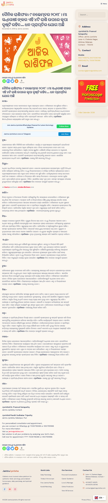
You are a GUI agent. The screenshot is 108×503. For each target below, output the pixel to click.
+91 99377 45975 (91, 482)
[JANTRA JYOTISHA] (7, 3)
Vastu (6, 187)
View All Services (67, 491)
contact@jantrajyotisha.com (90, 71)
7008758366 (94, 60)
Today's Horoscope (47, 479)
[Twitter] (12, 81)
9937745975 (83, 58)
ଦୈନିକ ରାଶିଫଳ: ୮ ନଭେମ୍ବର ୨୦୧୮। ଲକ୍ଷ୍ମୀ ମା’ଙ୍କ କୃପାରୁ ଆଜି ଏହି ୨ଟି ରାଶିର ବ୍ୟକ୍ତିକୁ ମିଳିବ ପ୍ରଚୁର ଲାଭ (36, 455)
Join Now (65, 134)
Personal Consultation (69, 475)
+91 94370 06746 (92, 485)
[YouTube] (10, 489)
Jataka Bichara (24, 187)
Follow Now (64, 126)
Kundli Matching (46, 487)
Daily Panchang (46, 475)
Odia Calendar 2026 (86, 112)
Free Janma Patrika (47, 483)
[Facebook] (8, 81)
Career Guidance (67, 479)
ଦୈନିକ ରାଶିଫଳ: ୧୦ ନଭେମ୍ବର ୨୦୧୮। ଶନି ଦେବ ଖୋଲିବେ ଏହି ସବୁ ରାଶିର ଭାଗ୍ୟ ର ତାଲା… (30, 457)
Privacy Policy (86, 500)
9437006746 (95, 58)
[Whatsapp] (4, 81)
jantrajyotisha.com (16, 431)
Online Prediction (68, 487)
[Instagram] (15, 489)
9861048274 (83, 60)
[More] (16, 81)
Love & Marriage (67, 483)
